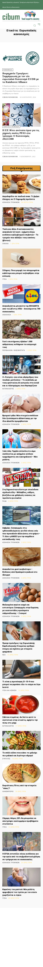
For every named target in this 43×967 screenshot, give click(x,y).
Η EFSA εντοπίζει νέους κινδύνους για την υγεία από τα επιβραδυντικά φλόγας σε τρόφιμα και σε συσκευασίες (21, 857)
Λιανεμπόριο (7, 791)
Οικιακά (5, 243)
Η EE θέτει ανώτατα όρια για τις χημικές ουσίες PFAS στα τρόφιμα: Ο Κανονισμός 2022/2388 (20, 134)
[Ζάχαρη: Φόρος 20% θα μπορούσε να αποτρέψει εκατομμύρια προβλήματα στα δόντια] (21, 805)
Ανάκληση (6, 314)
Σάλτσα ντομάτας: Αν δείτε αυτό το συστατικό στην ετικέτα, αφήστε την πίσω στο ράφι (20, 720)
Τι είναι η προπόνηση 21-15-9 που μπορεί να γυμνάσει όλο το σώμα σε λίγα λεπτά (21, 684)
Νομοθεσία (7, 70)
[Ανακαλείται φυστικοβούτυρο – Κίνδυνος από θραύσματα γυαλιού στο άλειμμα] (21, 556)
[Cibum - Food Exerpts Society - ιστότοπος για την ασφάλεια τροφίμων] (20, 15)
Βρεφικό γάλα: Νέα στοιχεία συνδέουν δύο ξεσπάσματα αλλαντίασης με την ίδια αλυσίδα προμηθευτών (20, 418)
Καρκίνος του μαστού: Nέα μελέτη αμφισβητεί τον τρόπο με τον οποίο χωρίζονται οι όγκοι (19, 892)
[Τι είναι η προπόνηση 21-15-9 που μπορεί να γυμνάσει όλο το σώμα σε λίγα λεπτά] (21, 669)
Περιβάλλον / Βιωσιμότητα (13, 350)
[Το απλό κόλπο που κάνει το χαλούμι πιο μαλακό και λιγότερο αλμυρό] (21, 740)
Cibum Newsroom (10, 97)
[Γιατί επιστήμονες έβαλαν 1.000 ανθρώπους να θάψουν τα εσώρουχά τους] (21, 329)
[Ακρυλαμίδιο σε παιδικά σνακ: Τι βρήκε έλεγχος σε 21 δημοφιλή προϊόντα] (21, 184)
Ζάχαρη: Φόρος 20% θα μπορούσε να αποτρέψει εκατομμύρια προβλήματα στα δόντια (20, 821)
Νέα (4, 655)
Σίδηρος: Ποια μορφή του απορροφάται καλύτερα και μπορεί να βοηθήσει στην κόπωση (20, 273)
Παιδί (4, 501)
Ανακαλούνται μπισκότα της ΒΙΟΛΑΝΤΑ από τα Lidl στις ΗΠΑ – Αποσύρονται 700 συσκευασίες (21, 309)
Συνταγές (6, 758)
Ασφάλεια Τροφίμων (11, 126)
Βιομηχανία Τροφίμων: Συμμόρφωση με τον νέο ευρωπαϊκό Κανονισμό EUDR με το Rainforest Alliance (20, 77)
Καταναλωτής (8, 388)
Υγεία (4, 279)
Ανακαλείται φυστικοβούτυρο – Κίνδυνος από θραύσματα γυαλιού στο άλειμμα (19, 572)
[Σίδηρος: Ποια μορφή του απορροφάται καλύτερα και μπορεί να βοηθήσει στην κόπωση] (21, 258)
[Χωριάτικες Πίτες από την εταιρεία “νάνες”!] (21, 773)
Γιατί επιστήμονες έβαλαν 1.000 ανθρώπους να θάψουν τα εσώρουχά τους (19, 344)
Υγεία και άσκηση (9, 690)
